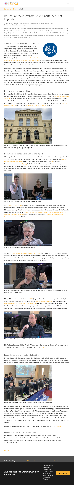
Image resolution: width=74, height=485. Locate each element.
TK (52, 161)
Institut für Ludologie (15, 205)
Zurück (6, 450)
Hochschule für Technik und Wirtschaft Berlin (25, 253)
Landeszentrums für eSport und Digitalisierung (20, 303)
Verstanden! (63, 473)
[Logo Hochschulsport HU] (50, 49)
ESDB (31, 299)
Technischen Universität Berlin (35, 105)
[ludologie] (11, 3)
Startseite (56, 461)
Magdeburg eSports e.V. (44, 301)
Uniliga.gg (23, 164)
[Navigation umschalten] (68, 3)
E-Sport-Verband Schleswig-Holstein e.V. (37, 212)
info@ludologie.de (32, 461)
